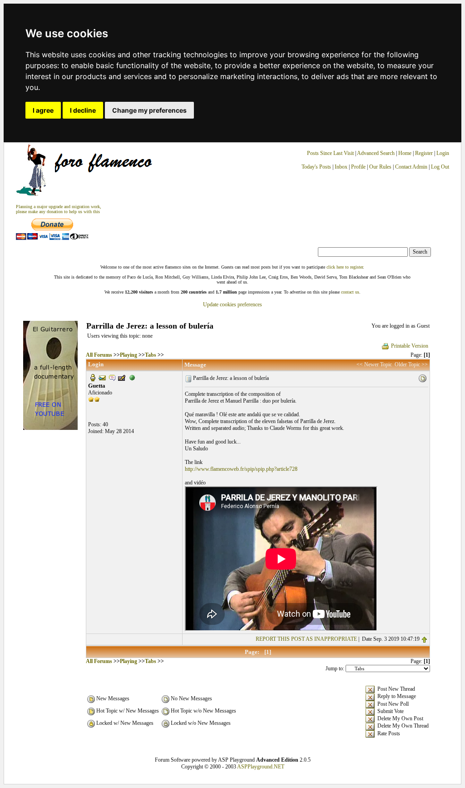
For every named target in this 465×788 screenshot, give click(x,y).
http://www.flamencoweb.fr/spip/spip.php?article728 (241, 469)
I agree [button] (43, 110)
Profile (358, 167)
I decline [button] (83, 110)
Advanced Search (376, 153)
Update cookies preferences (232, 304)
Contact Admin (411, 167)
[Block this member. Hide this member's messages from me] (132, 377)
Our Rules (380, 167)
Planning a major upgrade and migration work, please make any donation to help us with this (58, 209)
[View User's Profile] (92, 377)
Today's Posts (316, 167)
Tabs (150, 355)
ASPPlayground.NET (260, 766)
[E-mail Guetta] (102, 377)
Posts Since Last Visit (330, 153)
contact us (350, 291)
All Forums (99, 355)
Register (424, 153)
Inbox (341, 167)
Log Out (440, 167)
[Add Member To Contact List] (121, 377)
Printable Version (409, 346)
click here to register (344, 266)
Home (404, 153)
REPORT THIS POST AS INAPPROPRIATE (306, 639)
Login (442, 153)
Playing (128, 355)
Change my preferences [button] (149, 110)
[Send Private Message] (112, 377)
